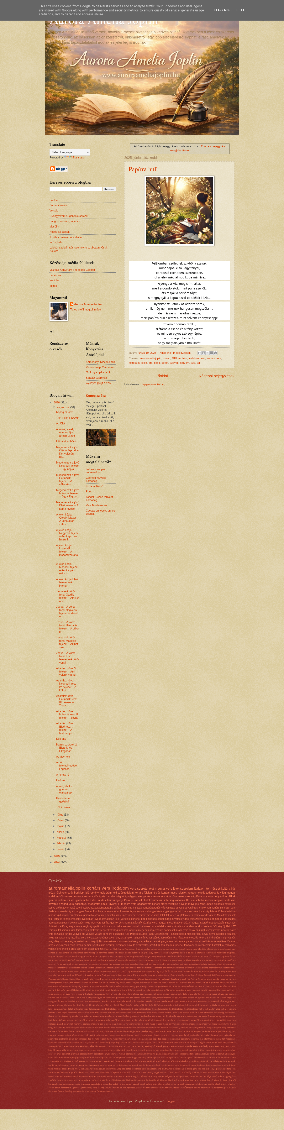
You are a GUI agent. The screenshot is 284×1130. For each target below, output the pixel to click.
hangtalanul (99, 994)
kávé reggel (225, 1001)
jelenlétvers (199, 994)
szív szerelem (210, 1057)
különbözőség (146, 1005)
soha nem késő (76, 1046)
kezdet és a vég (77, 997)
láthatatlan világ (212, 1009)
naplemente (156, 930)
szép (50, 1057)
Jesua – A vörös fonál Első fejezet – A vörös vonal (67, 657)
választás (205, 919)
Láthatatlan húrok (66, 441)
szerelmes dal (152, 1050)
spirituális (201, 930)
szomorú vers (85, 964)
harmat (128, 922)
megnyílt (186, 1020)
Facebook (55, 275)
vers (133, 888)
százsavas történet (189, 1054)
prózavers (179, 941)
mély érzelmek (229, 1027)
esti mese (230, 904)
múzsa (87, 1031)
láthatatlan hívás (149, 1009)
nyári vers (138, 1035)
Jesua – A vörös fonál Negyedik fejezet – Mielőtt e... (67, 611)
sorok (165, 362)
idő (87, 892)
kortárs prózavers (176, 1001)
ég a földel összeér (115, 1080)
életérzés (157, 968)
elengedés (144, 896)
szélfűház (154, 945)
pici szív (205, 1035)
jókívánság (223, 994)
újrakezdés (229, 919)
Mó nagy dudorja (66, 975)
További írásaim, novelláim (65, 237)
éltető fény (183, 1080)
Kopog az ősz (64, 412)
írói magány (68, 1084)
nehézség (53, 960)
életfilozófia (147, 968)
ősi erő (61, 1091)
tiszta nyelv (74, 1069)
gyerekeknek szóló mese (163, 990)
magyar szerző (199, 922)
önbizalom (168, 968)
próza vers (182, 930)
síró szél (166, 1061)
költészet (134, 362)
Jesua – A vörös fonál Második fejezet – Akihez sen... (67, 642)
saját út (156, 1042)
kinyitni (156, 997)
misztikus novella (178, 904)
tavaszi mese (68, 1065)
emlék (104, 903)
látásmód (72, 1012)
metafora (216, 1024)
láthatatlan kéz (180, 1009)
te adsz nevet (112, 1065)
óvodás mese (208, 915)
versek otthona (88, 1076)
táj (223, 945)
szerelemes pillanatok (114, 1050)
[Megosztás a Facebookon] (211, 353)
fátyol (112, 937)
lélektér (88, 1016)
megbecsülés (137, 1020)
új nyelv (75, 1088)
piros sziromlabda (227, 1035)
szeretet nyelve (118, 1054)
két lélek (77, 1005)
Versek (53, 210)
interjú (221, 949)
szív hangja (131, 1057)
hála (88, 900)
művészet (124, 1031)
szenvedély (158, 896)
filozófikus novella (203, 986)
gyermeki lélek (215, 990)
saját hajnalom (87, 1042)
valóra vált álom (199, 1072)
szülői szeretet (139, 1061)
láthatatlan (108, 919)
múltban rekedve (75, 1031)
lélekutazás (137, 1016)
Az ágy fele (63, 756)
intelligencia (187, 994)
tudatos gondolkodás (195, 1069)
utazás (91, 968)
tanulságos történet (172, 945)
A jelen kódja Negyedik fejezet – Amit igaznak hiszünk (67, 534)
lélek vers (120, 919)
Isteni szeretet (86, 971)
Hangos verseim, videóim (64, 221)
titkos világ (116, 1069)
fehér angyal (155, 986)
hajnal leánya (140, 937)
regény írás (130, 1039)
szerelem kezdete (78, 1050)
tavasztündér (82, 1065)
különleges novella (163, 1005)
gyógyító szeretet (56, 994)
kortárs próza (159, 904)
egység (180, 907)
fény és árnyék (123, 937)
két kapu (68, 1005)
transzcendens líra (156, 1069)
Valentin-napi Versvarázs (101, 367)
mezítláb (178, 956)
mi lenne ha (227, 1024)
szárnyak (107, 964)
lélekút (159, 1016)
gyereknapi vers (183, 990)
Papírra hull (143, 169)
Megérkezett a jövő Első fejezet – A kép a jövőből (67, 505)
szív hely (142, 1057)
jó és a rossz (211, 994)
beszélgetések (55, 983)
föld (114, 892)
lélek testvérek (139, 1012)
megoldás (161, 956)
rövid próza (76, 945)
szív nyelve (188, 1057)
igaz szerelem (57, 900)
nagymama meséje (139, 1031)
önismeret (178, 896)
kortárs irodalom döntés (113, 1001)
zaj (134, 968)
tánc (109, 900)
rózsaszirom (73, 1042)
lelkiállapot (215, 1005)
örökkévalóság (201, 968)
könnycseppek (91, 953)
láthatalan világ (81, 1009)
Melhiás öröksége (218, 971)
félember (90, 990)
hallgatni (89, 994)
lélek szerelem (198, 953)
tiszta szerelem (215, 964)
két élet (99, 1005)
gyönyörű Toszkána (75, 994)
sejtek (208, 1042)
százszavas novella (218, 930)
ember (87, 896)
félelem (148, 892)
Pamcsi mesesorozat (225, 975)
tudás (157, 907)
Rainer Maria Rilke (71, 979)
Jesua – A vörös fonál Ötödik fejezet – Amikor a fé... (67, 596)
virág (124, 896)
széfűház (222, 1054)
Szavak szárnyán (96, 377)
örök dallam (146, 1084)
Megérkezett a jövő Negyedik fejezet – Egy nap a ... (67, 466)
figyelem (80, 900)
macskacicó (203, 1016)
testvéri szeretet (218, 1065)
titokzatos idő (229, 964)
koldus (64, 1001)
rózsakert (62, 1042)
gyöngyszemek (173, 911)
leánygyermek (60, 1009)
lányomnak (174, 953)
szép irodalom (76, 892)
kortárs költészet (221, 907)
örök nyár (174, 1084)
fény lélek (99, 990)
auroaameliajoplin (58, 922)
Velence (202, 979)
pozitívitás (53, 1039)
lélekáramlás (149, 1016)
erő (58, 907)
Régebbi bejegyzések (217, 376)
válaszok (195, 919)
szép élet (108, 1057)
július (60, 814)
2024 (57, 862)
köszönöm (112, 953)
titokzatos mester (56, 968)
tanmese (146, 926)
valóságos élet (229, 1072)
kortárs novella (196, 892)
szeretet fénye (55, 964)
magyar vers (163, 888)
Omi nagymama (109, 975)
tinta (50, 934)
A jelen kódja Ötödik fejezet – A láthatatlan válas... (67, 519)
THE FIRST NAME (67, 417)
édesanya (80, 903)
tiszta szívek (99, 1069)
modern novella (153, 1027)
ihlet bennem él (173, 994)
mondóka (122, 941)
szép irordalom (61, 1057)
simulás (232, 1042)
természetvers (203, 945)
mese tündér (156, 1024)
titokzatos (126, 1069)
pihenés (53, 915)
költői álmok (120, 1005)
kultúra (225, 888)
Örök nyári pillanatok (98, 372)
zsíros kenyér (98, 1080)
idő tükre (122, 994)
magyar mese (165, 922)
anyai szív (208, 934)
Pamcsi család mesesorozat (185, 934)
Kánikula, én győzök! (63, 800)
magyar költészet (225, 900)
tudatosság (212, 892)
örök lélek (157, 1084)
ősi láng (69, 1091)
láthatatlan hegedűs (131, 1009)
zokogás (72, 1080)
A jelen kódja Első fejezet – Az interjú (67, 582)
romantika (88, 915)
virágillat (180, 1076)
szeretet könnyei (102, 1054)
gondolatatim (111, 990)
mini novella (109, 1027)
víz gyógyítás (229, 1076)
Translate (78, 157)
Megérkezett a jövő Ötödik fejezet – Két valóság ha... (67, 452)
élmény (163, 1080)
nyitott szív (95, 1035)
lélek (144, 362)
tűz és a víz (83, 1072)
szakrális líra (112, 1046)
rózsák (65, 945)
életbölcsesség (138, 1080)
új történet (85, 1088)
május (61, 826)
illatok (147, 900)
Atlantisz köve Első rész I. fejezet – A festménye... (65, 728)
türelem (169, 919)
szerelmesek (182, 1050)
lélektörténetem (100, 1016)
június (61, 820)
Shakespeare (130, 979)
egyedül (220, 896)
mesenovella (183, 1024)
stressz (102, 1046)
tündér (68, 934)
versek (178, 919)
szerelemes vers (209, 960)
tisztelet (216, 945)
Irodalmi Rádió (94, 486)
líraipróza (231, 953)
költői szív (109, 1005)
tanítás (102, 900)
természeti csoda (188, 1065)
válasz (52, 949)
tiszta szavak (87, 1069)
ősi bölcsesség (217, 1088)
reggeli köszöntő (67, 960)
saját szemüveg (102, 1042)
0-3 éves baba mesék (199, 900)
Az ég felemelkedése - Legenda (67, 765)
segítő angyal (198, 1042)
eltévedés (196, 983)
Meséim (54, 226)
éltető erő (172, 1080)
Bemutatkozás (58, 205)
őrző (50, 971)
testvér (203, 964)
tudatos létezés (72, 968)
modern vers (128, 903)
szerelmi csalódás (227, 960)
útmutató (155, 1088)
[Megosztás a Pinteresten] (215, 353)
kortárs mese (169, 892)
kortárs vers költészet (196, 1001)
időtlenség (212, 949)
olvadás (148, 1035)
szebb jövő (150, 1046)
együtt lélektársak (141, 983)
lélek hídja (185, 953)
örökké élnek (214, 1084)
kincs (185, 911)
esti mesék (123, 911)
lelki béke (166, 937)
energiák (144, 986)
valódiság (186, 1072)
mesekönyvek (169, 1024)
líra (150, 362)
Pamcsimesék (55, 979)
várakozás (119, 968)
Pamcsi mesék (133, 900)
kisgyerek (231, 997)
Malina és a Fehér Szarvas (196, 971)
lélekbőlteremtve (206, 1012)
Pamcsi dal (209, 975)
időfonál (131, 994)
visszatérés (190, 1076)
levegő (97, 919)
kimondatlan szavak (143, 997)
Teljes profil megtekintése (85, 309)
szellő (79, 907)
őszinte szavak (89, 1091)
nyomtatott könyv (124, 1035)
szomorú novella (125, 945)
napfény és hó (228, 956)
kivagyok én (54, 1001)
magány (118, 900)
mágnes (217, 1027)
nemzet (60, 1035)
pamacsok (169, 930)
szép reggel (73, 1057)
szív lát (178, 1057)
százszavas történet (207, 1054)
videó (186, 919)
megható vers (173, 1020)
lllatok (70, 1009)
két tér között (88, 1005)
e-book (102, 983)
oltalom (231, 911)
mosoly (78, 896)
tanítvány (189, 945)
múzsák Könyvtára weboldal (105, 1031)
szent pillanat (62, 1050)
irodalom (194, 358)
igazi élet (151, 994)
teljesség (123, 1065)
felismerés (64, 930)
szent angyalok (222, 1046)
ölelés (157, 892)
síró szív (184, 964)
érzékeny (224, 1080)
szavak (174, 362)
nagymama (75, 926)
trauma (168, 1069)
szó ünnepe (116, 1061)
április (61, 831)
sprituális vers (135, 960)
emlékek (230, 896)
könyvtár (103, 953)
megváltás (221, 1020)
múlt (102, 892)
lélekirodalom (54, 1016)
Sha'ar (120, 979)
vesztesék (101, 1076)
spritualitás (123, 960)
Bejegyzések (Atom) (153, 384)
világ (223, 892)
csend (166, 358)
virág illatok (158, 1076)
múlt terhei (61, 1031)
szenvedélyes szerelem (189, 960)
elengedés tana (158, 983)
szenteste (172, 960)
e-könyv (111, 983)
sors (233, 907)
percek (156, 941)
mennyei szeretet (82, 1024)
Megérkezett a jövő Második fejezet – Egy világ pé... (67, 493)
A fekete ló (62, 774)
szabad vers (66, 903)
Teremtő (53, 930)
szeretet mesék (70, 964)
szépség (190, 896)
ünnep (209, 904)
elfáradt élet (173, 983)
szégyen (231, 1054)
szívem (184, 362)
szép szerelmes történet (136, 964)
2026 (57, 402)
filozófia (231, 934)
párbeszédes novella (89, 1039)
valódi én (99, 968)
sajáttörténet (167, 1042)
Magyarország (152, 971)
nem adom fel (178, 1031)
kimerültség (111, 997)
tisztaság (59, 934)
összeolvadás (229, 968)
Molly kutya (118, 949)
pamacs (174, 1035)
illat (94, 900)
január (61, 849)
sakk (176, 1042)
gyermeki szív (229, 990)
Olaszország (161, 934)
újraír (148, 1088)
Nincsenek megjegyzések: (176, 352)
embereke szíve (56, 986)
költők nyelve (132, 1005)
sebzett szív (184, 1042)
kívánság (204, 911)
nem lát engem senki (196, 1031)
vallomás (230, 945)
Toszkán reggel (178, 979)
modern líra (206, 956)
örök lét (166, 1084)
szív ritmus (199, 1057)
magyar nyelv (122, 956)
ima (130, 907)
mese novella (142, 1024)
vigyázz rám (139, 1076)
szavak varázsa (126, 1046)
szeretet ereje (55, 1054)
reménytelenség (144, 1039)
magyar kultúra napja (88, 956)
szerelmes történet (126, 915)
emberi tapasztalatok (92, 986)
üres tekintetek (176, 1088)
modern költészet (191, 956)
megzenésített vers (79, 941)
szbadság (139, 1046)
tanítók (58, 1065)
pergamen (167, 941)
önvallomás (178, 968)
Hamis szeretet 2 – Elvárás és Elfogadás (67, 748)
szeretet (142, 888)
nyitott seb (83, 1035)
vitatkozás (201, 1076)
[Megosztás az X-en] (207, 353)
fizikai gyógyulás (62, 990)
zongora (107, 934)
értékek (66, 949)
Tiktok (53, 285)
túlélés (84, 968)
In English (55, 242)
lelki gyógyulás (84, 919)
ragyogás (193, 904)
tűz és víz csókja (108, 1072)
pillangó (152, 919)
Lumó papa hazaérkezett (133, 971)
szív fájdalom (119, 1057)
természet (213, 888)
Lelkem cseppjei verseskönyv (95, 471)
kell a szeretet (62, 997)
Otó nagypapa (125, 975)
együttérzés (191, 907)
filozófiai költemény (59, 937)
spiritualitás (98, 945)
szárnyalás (142, 945)
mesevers (206, 1024)
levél (224, 911)
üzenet (88, 911)
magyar (52, 956)
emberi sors (156, 949)
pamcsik (157, 900)
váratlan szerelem (184, 926)
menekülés (110, 941)
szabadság (114, 896)
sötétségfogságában (189, 1061)
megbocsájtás (216, 922)
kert (209, 907)
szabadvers (144, 903)
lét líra (166, 1016)
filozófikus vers (92, 922)
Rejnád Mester (101, 979)
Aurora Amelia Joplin (88, 304)
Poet (88, 491)
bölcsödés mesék (71, 983)
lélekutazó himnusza (216, 953)
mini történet (122, 1027)
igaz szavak (141, 994)
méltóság (63, 926)
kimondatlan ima (125, 997)
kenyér (104, 930)
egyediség (220, 934)
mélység (133, 941)
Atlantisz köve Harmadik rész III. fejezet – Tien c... (66, 700)
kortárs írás (69, 919)
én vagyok (78, 911)
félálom (176, 358)
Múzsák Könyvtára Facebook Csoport (72, 269)
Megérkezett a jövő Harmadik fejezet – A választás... (67, 479)
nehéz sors (165, 1031)
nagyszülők (154, 1031)
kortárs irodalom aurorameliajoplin (84, 1001)
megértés (143, 930)
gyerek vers (117, 922)
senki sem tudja (220, 1042)
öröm (109, 892)
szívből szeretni (79, 1061)
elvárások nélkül (228, 983)
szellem (172, 1046)
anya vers (231, 979)
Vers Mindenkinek (96, 505)
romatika (195, 1039)
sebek (161, 919)
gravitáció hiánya (126, 990)
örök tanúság (200, 1084)
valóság (96, 896)
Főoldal (162, 376)
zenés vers (62, 1080)
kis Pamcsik (165, 997)
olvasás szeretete (161, 1035)
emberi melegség (72, 986)
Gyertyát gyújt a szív (98, 382)
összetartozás (96, 949)
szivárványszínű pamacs (152, 1054)
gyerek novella (143, 990)
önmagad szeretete (90, 1084)
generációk (180, 949)
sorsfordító (112, 960)
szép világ (98, 1057)
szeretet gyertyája (70, 1054)
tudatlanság (178, 1069)
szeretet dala (229, 1050)
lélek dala (204, 937)
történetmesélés (56, 1072)
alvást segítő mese (216, 979)
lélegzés (193, 937)
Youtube (54, 280)
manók (114, 1020)
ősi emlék (205, 1088)
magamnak (222, 1016)
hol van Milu (111, 994)
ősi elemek (230, 1088)
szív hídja (151, 1057)
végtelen (182, 915)
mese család (112, 1024)
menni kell (68, 1024)
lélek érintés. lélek (168, 1012)
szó (193, 362)
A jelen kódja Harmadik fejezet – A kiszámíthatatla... (67, 552)
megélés (231, 1020)
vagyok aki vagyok (83, 934)
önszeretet (94, 903)
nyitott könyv (71, 1035)
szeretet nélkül (133, 1054)
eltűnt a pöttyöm (211, 983)
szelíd (196, 1046)
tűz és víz (94, 1072)
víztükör (52, 1080)
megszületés (197, 1020)
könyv (51, 907)
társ (207, 1069)
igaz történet (78, 930)
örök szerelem (79, 949)
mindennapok (72, 1027)
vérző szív (217, 1076)
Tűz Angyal (191, 979)
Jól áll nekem (64, 807)
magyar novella (107, 956)
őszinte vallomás (105, 1091)
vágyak (132, 896)
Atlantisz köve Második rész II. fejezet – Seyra (67, 714)
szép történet (86, 1057)
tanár (233, 1061)
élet (151, 888)
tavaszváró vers (96, 1065)
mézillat (52, 1031)
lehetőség (154, 937)
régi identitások (207, 1039)
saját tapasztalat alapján (140, 1042)
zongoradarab (84, 1080)
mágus (217, 956)
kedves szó (230, 949)
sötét (233, 930)
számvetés (97, 964)
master (121, 1020)
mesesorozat (195, 1024)
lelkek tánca (179, 1005)
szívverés (105, 1061)
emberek (219, 904)
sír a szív (157, 1061)
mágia (210, 1027)
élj (158, 1080)
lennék (128, 953)
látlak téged (61, 1012)
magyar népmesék (76, 1020)
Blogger (170, 1101)
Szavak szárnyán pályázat (157, 979)
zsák (139, 968)
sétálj (149, 1061)
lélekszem (80, 1016)
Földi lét (108, 949)
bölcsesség (66, 896)
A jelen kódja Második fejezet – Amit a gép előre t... (67, 568)
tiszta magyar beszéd (58, 1069)
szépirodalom (126, 892)
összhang (118, 934)
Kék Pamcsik (132, 934)
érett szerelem (203, 926)
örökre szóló (54, 1088)
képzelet (194, 911)
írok (202, 358)
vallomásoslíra (175, 1072)
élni (59, 949)
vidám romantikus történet (119, 1076)
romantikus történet (225, 941)
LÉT (233, 926)
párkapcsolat (193, 941)
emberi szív (168, 949)
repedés (157, 1039)
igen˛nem (161, 994)
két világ (113, 930)
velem (51, 1076)
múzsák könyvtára (143, 907)
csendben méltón (90, 983)
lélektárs (215, 937)
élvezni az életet (198, 1080)
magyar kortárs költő (67, 956)
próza (51, 892)
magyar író (91, 1020)
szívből (162, 964)
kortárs (139, 892)
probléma (63, 1039)
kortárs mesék (160, 1001)
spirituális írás (91, 1046)
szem (211, 1046)
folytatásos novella (140, 911)
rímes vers (54, 945)
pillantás (214, 1035)
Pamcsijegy (130, 949)
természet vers (172, 1065)
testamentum (203, 1065)
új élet (226, 926)
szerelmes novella (104, 915)
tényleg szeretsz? (218, 1069)
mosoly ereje (179, 1027)
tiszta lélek (159, 915)
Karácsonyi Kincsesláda (100, 361)
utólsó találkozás (132, 1072)
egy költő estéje (124, 983)
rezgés (165, 1039)
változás (180, 900)
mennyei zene (98, 1024)
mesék (170, 956)
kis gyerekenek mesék (205, 997)
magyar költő (67, 907)
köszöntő (215, 911)
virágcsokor (170, 1076)
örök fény (189, 968)
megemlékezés (137, 956)
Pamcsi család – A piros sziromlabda (151, 975)
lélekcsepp (219, 1012)
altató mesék (228, 915)
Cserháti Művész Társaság (96, 479)
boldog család (143, 949)
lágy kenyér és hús (158, 953)
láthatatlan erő (113, 1009)
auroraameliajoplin (150, 358)
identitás (202, 949)
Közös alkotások (59, 231)
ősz (104, 896)
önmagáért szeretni (131, 1084)
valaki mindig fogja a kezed (154, 1072)
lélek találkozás (123, 1012)
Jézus (96, 971)
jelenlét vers (92, 930)
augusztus (63, 407)
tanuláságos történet (220, 1061)
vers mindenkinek (63, 1076)
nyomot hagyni (108, 1035)
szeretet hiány (86, 1054)
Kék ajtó (61, 738)
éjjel (128, 1080)
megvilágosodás (57, 941)
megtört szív (210, 1020)
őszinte (56, 971)
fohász (106, 922)
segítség (102, 960)
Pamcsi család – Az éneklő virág (186, 975)
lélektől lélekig (124, 1016)
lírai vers (152, 922)
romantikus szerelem (180, 1039)
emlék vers (107, 986)
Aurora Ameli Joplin (70, 971)
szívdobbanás (94, 1061)
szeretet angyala (214, 1050)
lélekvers (61, 892)
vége (209, 1076)
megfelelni (149, 1020)
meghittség (150, 956)
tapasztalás (194, 964)
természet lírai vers (155, 1065)
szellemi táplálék (184, 1046)
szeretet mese (145, 915)
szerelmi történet (197, 1050)
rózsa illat (220, 1039)
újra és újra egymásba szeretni (130, 1088)
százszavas (118, 964)
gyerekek (114, 903)
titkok (108, 1069)
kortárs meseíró (145, 1001)
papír (157, 362)
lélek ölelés (183, 1012)
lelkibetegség (202, 1005)
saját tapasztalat (119, 1042)
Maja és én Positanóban (171, 971)
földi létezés (55, 919)
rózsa (70, 900)
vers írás (77, 1076)
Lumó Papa (147, 934)
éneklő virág (213, 1080)
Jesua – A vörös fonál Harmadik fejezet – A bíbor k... (67, 627)
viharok (148, 1076)
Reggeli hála (87, 979)
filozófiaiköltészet (186, 986)
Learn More (223, 10)
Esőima (60, 780)
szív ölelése (65, 1061)
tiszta (233, 1065)
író (230, 1080)
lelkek (121, 953)
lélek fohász (95, 1012)
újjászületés (120, 907)
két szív (137, 922)
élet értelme (194, 915)
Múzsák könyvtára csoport (88, 975)
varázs (98, 934)
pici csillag (195, 1035)
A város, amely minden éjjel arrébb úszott (65, 432)
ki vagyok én (99, 997)
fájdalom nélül (78, 990)
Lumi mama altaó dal (110, 971)
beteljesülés (77, 922)
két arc (60, 1005)
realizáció (207, 941)
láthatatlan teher (196, 1009)
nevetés (53, 903)
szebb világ (161, 960)
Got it (241, 10)
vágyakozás (168, 907)
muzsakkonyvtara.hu (196, 1027)
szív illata (161, 1057)
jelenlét (182, 892)
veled (173, 915)
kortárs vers (214, 358)
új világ (93, 1088)
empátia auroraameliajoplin (127, 986)
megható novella (128, 930)
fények (202, 907)
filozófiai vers (78, 937)
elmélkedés (185, 983)
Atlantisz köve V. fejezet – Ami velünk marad (66, 671)
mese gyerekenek (127, 1024)
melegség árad (55, 1024)
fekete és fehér (169, 986)
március (62, 837)
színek (136, 926)
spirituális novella (112, 926)
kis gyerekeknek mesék (183, 997)
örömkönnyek (215, 968)
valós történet (214, 1072)
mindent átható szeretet (91, 1027)
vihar (169, 896)
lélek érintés (152, 1012)
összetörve (66, 1088)
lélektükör (112, 1016)
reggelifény (118, 1039)
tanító (51, 1065)
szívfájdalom (173, 964)
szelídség (203, 1046)
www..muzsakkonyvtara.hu (98, 907)
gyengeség (191, 949)
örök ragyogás (187, 1084)
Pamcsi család (205, 896)
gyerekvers (158, 911)
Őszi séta (188, 1088)
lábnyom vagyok (140, 953)
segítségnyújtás (92, 926)
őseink (197, 1088)
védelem (129, 968)
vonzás (169, 926)
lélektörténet (133, 919)
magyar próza (182, 922)
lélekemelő (230, 1012)
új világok (102, 1088)
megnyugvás (228, 937)
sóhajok (174, 1061)
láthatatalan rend (97, 1009)
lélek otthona (108, 1012)
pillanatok (63, 915)
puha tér (73, 1039)
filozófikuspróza (219, 986)
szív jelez (170, 1057)
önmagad (217, 919)
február (61, 843)
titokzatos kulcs (139, 1069)
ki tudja (89, 997)
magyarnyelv (104, 1020)
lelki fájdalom (180, 937)
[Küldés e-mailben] (200, 353)
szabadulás (148, 960)
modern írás (167, 1027)
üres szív (164, 1088)
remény (94, 892)
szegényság (162, 1046)
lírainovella (192, 1016)
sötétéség (204, 1061)
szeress (127, 926)
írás (184, 358)
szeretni (110, 945)
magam (213, 1016)
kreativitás (78, 953)
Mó (219, 915)
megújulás (96, 941)
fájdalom (199, 888)
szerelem (186, 888)
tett (228, 1065)
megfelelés (161, 1020)
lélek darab (83, 1012)
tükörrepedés (70, 1072)
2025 (57, 856)
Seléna (112, 979)
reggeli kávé (106, 1039)
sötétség (168, 900)
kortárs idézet (55, 953)
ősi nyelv (77, 1091)
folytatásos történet (97, 937)
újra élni (111, 1088)
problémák (76, 915)
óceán (77, 1084)
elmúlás (111, 911)
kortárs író (67, 953)
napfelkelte (145, 941)
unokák (119, 1072)
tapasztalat (158, 926)
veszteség (66, 911)
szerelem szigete (96, 1050)
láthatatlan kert (165, 1009)
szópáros (127, 1061)
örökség (217, 926)
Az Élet (60, 423)
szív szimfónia (224, 1057)
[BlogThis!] (203, 353)
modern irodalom (136, 1027)
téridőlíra (231, 1069)
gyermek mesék (199, 990)
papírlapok (184, 1035)
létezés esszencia (177, 1016)
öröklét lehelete (228, 1084)
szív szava (154, 964)
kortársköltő (213, 1001)
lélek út (193, 1012)
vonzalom (109, 968)
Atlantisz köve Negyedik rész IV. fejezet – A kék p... (66, 685)
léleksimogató (68, 1016)
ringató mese (82, 960)
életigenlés (151, 1080)
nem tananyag (214, 1031)
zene (202, 904)
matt (128, 1020)
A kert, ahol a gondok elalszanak (64, 789)
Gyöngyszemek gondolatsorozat (68, 216)
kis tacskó (221, 997)
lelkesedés (190, 1005)
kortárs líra (131, 1001)
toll (198, 362)
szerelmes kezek (168, 1050)
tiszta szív (53, 911)
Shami (141, 979)
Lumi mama (99, 911)
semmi (87, 945)
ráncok (93, 960)
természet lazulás (136, 1065)
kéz (145, 922)
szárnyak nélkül (171, 1054)
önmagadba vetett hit (111, 1084)
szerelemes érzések (135, 1050)
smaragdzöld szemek (58, 1046)
